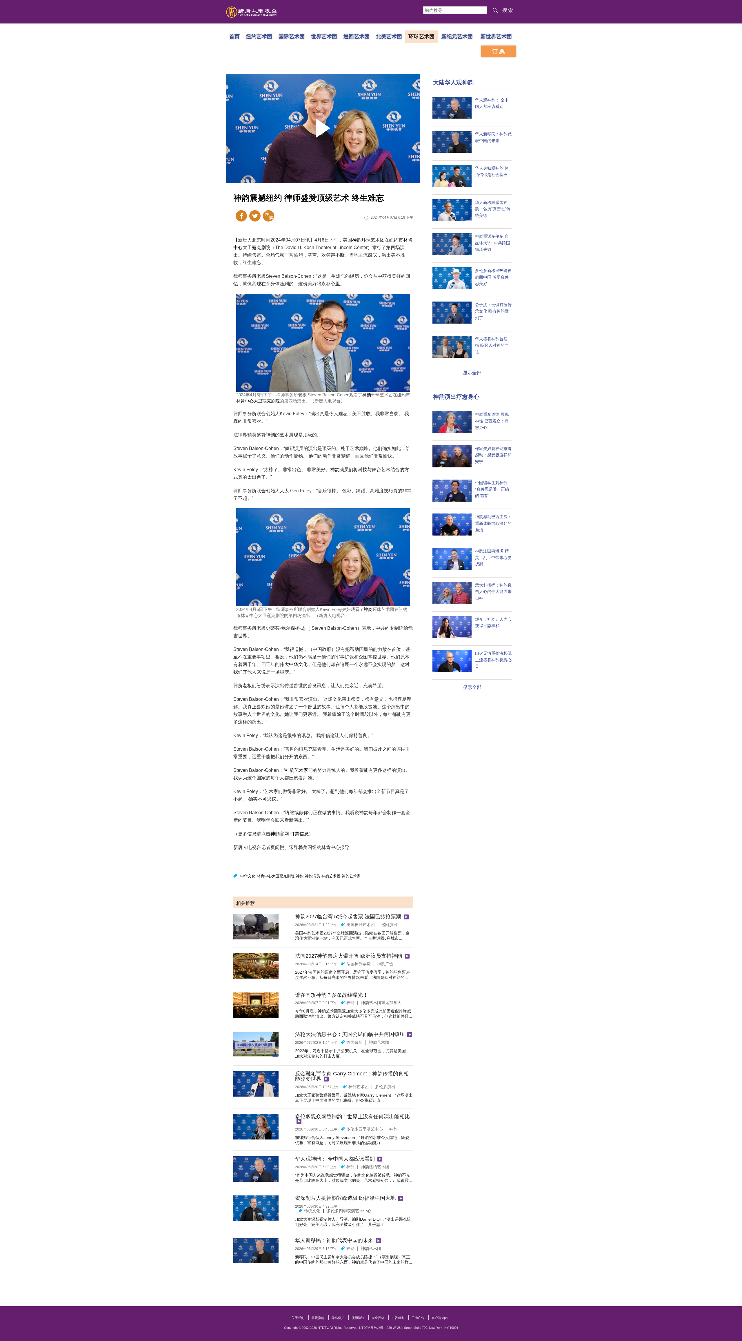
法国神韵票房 (358, 963)
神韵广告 (385, 963)
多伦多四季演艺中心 (364, 1129)
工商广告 (418, 1318)
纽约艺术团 (259, 36)
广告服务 (398, 1318)
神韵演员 (312, 876)
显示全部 (472, 372)
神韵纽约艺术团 (375, 1166)
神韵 (356, 239)
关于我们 (298, 1318)
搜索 (508, 10)
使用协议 (358, 1318)
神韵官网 (279, 833)
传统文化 (312, 1210)
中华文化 (298, 664)
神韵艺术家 (296, 770)
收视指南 (318, 1318)
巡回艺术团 (356, 36)
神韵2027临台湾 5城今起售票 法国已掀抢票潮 (348, 916)
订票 (499, 51)
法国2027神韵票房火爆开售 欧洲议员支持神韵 (348, 956)
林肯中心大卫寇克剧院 (258, 400)
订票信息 (299, 833)
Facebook (241, 216)
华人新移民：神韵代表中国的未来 (334, 1240)
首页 (234, 36)
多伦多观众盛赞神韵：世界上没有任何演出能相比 (352, 1116)
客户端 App (440, 1318)
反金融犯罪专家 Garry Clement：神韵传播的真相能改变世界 (352, 1076)
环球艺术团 (421, 36)
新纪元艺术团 (457, 36)
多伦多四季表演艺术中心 (349, 1210)
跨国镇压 (354, 1042)
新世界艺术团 (496, 36)
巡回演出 (389, 924)
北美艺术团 (389, 36)
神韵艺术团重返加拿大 (381, 1002)
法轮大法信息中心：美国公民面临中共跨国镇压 (350, 1034)
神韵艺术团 (330, 876)
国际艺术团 (292, 36)
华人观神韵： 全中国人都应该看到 (335, 1159)
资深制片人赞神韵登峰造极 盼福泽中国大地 (345, 1198)
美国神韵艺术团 (360, 924)
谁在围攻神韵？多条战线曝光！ (331, 995)
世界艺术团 (324, 36)
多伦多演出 (385, 1086)
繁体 (268, 216)
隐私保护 (338, 1318)
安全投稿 (378, 1318)
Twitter (255, 216)
